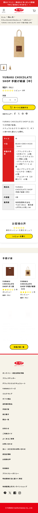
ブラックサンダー (9, 378)
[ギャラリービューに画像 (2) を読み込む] (10, 67)
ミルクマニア (7, 394)
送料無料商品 (7, 404)
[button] (4, 10)
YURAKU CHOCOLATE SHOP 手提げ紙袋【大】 (27, 328)
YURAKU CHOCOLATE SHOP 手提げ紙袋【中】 (10, 328)
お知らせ (6, 428)
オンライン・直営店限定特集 (13, 373)
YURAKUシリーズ (9, 388)
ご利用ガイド (7, 433)
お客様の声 (7, 459)
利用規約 (6, 468)
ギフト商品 (7, 399)
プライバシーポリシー (11, 473)
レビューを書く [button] (18, 236)
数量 (4, 95)
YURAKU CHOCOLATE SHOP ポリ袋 (8, 284)
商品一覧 (11, 17)
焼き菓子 (6, 414)
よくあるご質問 (8, 439)
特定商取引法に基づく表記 (12, 479)
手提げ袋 (6, 409)
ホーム (3, 17)
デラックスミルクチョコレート (11, 20)
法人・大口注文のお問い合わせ (14, 449)
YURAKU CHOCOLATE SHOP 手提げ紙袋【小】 (27, 285)
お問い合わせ (7, 444)
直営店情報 (7, 454)
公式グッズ (27, 20)
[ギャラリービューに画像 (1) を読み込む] (4, 67)
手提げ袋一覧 (19, 347)
